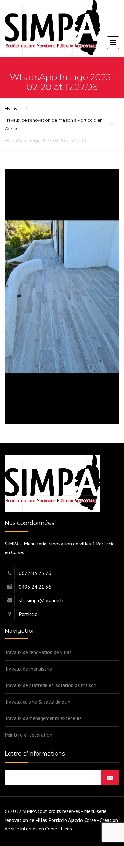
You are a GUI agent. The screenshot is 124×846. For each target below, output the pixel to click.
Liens (66, 828)
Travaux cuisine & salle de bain (37, 701)
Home (11, 108)
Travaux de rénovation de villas (38, 652)
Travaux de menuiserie (28, 668)
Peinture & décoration (28, 734)
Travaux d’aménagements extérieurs (43, 718)
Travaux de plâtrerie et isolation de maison (50, 685)
